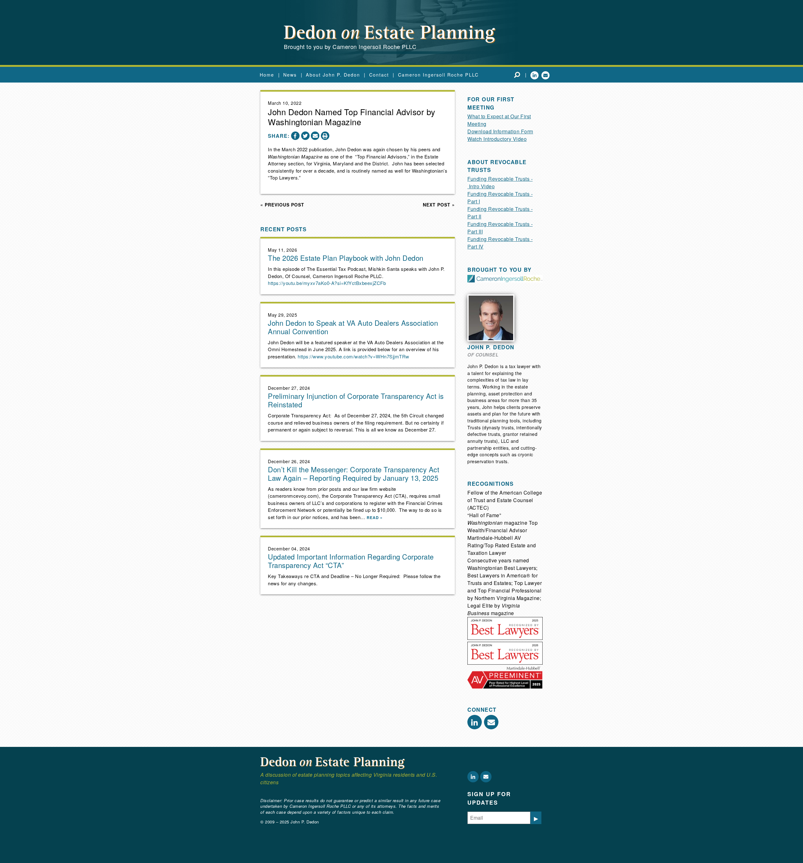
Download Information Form (500, 131)
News (290, 74)
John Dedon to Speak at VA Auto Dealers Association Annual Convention (353, 327)
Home (267, 74)
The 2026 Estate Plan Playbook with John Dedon (345, 258)
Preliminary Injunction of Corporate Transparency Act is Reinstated (356, 400)
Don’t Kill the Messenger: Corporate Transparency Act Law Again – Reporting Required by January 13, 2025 (353, 473)
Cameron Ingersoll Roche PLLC (438, 74)
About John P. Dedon (333, 74)
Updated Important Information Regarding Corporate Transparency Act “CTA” (351, 560)
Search (517, 75)
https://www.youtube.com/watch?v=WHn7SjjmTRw (353, 356)
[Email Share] (315, 135)
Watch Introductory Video (497, 138)
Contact (379, 74)
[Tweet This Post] (305, 135)
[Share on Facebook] (295, 135)
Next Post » (439, 204)
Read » (375, 517)
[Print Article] (325, 135)
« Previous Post (282, 204)
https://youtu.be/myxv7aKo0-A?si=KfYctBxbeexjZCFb (327, 283)
